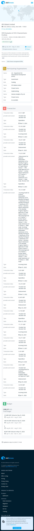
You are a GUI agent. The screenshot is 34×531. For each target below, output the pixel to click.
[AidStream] (7, 458)
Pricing (3, 478)
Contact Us (4, 484)
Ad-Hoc (5, 509)
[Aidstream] (7, 2)
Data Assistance (7, 501)
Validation (5, 506)
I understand (17, 528)
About (3, 473)
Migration (5, 503)
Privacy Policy (5, 481)
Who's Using (4, 476)
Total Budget (7, 411)
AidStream (5, 495)
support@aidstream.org (11, 466)
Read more (13, 524)
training (5, 511)
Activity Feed (4, 486)
